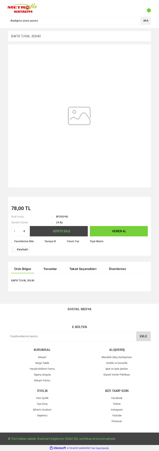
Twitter (117, 403)
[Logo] (22, 8)
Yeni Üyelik (42, 398)
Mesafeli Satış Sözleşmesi (117, 357)
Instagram (117, 409)
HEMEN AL (119, 231)
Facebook (116, 398)
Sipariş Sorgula (42, 374)
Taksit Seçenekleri (82, 269)
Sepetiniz (42, 415)
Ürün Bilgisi (22, 269)
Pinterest (117, 421)
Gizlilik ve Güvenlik (116, 363)
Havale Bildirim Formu (42, 368)
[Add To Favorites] (22, 241)
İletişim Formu (42, 380)
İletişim (42, 357)
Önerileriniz (117, 269)
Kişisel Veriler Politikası (117, 374)
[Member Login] (138, 8)
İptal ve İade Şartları (117, 368)
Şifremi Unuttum (42, 409)
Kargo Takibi (42, 363)
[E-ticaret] (79, 448)
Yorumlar (50, 269)
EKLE (143, 336)
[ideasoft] (57, 448)
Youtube (117, 415)
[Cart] (147, 8)
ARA (145, 20)
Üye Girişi (42, 403)
